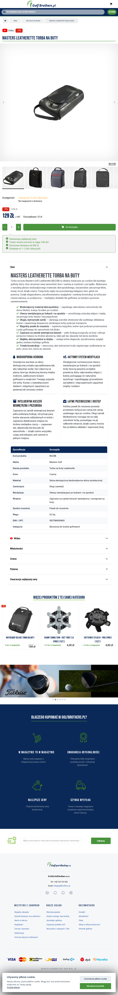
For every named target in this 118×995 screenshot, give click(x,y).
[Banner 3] (58, 699)
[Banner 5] (62, 699)
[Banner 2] (55, 699)
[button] (5, 102)
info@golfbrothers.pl (61, 886)
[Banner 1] (53, 699)
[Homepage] (41, 4)
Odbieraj (101, 841)
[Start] (6, 21)
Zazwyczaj (32, 197)
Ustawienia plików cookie (95, 979)
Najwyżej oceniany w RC (57, 969)
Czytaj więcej (13, 987)
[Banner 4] (60, 699)
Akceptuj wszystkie (95, 986)
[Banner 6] (64, 699)
